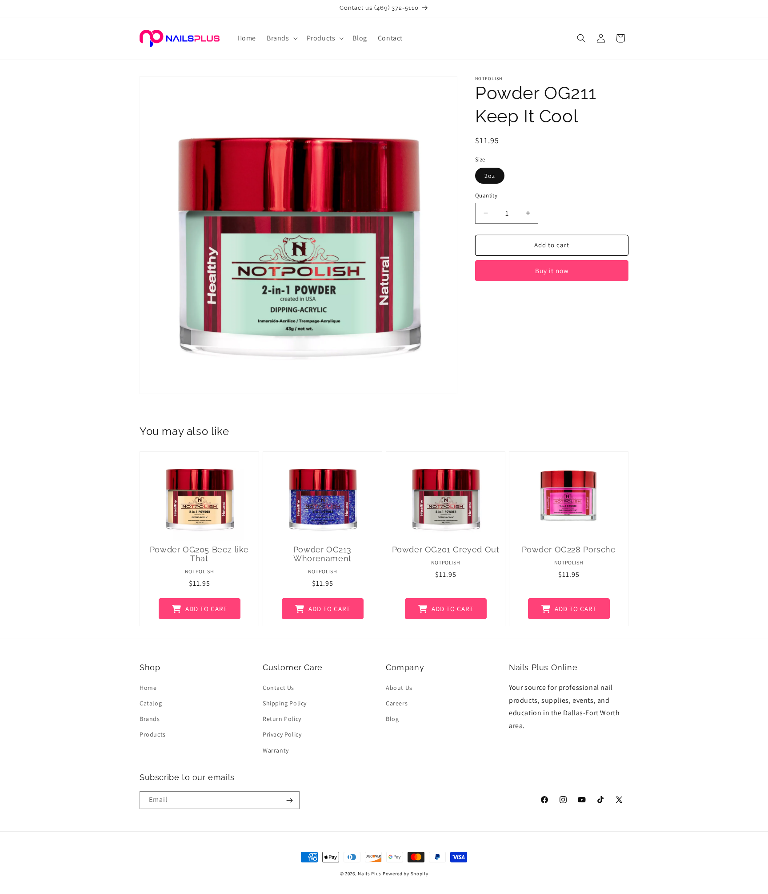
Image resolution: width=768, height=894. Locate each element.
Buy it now (552, 270)
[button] (281, 38)
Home (148, 688)
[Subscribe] (289, 800)
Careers (397, 704)
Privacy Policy (282, 735)
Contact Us (278, 688)
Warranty (276, 750)
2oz (489, 176)
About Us (399, 688)
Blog (392, 719)
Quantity (486, 195)
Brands (150, 719)
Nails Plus (369, 873)
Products (153, 735)
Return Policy (282, 719)
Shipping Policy (285, 704)
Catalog (151, 704)
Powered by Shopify (405, 873)
